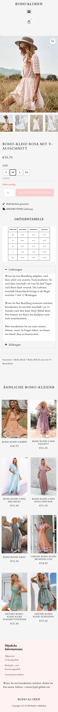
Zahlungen (15, 345)
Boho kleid (19, 359)
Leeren (6, 178)
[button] (29, 11)
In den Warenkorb (35, 192)
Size (5, 165)
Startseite (7, 359)
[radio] (6, 172)
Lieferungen (15, 269)
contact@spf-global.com (37, 687)
